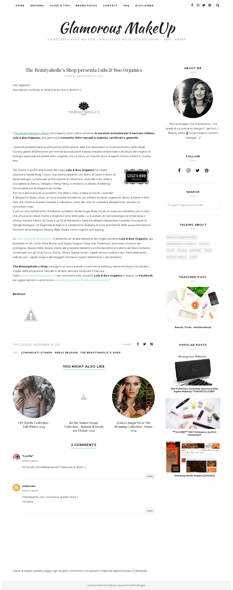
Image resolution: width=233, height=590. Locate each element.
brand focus (176, 257)
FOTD (170, 250)
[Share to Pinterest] (152, 344)
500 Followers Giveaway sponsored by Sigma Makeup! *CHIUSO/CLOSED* (194, 390)
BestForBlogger (137, 585)
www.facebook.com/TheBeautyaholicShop (82, 280)
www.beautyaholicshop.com (35, 238)
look (193, 257)
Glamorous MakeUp (117, 27)
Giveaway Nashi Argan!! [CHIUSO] (194, 475)
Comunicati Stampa (36, 352)
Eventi (204, 244)
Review (195, 250)
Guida (182, 250)
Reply (150, 476)
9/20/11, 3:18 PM (30, 460)
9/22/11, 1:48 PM (30, 490)
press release (66, 352)
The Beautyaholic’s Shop (31, 133)
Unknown (28, 486)
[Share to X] (145, 344)
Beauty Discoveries (181, 237)
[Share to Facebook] (138, 344)
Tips (208, 250)
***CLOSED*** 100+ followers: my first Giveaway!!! (194, 433)
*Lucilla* (27, 456)
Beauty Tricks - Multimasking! (193, 327)
